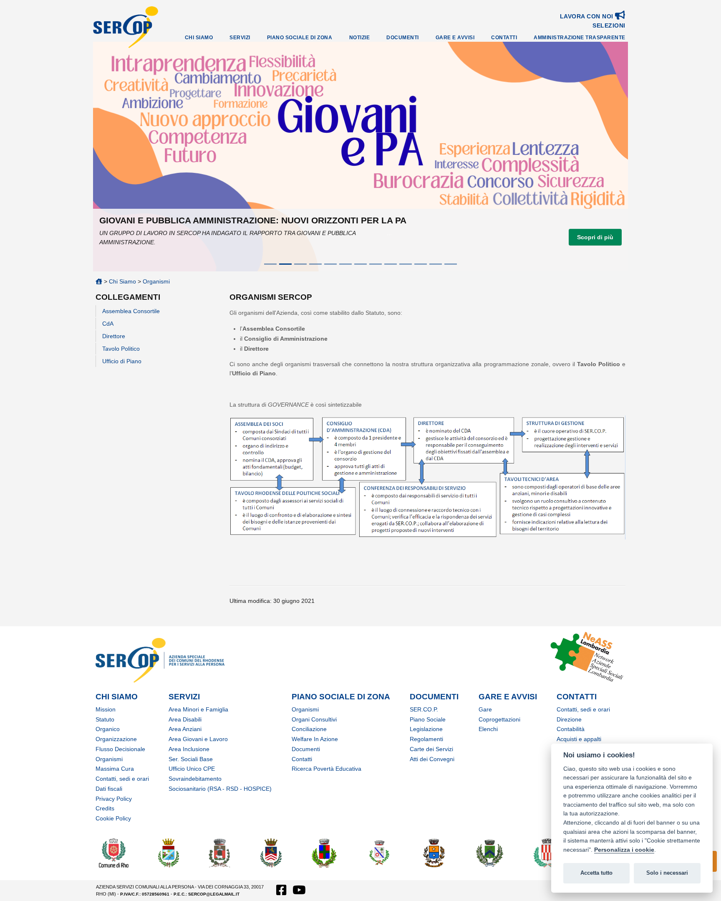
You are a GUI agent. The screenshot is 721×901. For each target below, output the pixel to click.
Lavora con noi (587, 16)
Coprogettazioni (499, 719)
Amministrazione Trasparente (579, 37)
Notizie (359, 37)
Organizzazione (116, 739)
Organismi (156, 281)
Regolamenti (426, 739)
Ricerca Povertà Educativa (326, 768)
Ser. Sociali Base (191, 759)
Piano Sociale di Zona (300, 37)
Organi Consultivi (314, 719)
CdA (107, 323)
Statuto (105, 719)
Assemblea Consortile (131, 311)
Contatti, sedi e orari (122, 778)
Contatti (504, 37)
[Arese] (168, 852)
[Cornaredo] (219, 852)
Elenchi (488, 729)
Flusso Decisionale (120, 749)
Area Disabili (185, 719)
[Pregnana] (489, 852)
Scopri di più (595, 237)
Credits (105, 808)
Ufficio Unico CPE (192, 768)
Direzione (569, 719)
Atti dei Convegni (432, 759)
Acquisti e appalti (579, 739)
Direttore (113, 336)
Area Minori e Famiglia (198, 709)
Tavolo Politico (121, 348)
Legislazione (426, 729)
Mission (106, 709)
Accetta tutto (596, 873)
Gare (485, 709)
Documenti (402, 37)
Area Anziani (185, 729)
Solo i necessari (667, 873)
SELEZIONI (608, 25)
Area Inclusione (189, 749)
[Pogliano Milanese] (434, 852)
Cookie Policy (113, 818)
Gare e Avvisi (455, 37)
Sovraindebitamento (195, 778)
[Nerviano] (324, 852)
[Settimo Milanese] (547, 852)
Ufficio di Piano (121, 361)
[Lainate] (271, 852)
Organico (108, 729)
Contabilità (571, 729)
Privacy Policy (114, 798)
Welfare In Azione (315, 739)
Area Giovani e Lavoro (198, 739)
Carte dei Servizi (431, 749)
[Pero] (379, 852)
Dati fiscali (109, 788)
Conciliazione (309, 729)
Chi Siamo (199, 37)
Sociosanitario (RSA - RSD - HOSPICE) (220, 788)
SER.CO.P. (424, 709)
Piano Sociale (428, 719)
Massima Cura (115, 768)
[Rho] (114, 852)
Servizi (239, 37)
